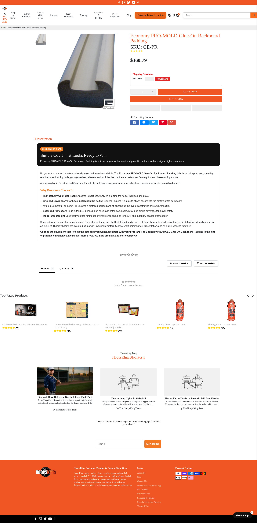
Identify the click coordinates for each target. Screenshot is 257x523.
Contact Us (141, 481)
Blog (129, 15)
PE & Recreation (115, 15)
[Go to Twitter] (129, 2)
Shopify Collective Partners (148, 502)
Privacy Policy (143, 494)
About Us (141, 473)
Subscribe (153, 444)
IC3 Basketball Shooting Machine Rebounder (24, 324)
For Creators (142, 489)
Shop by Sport (12, 15)
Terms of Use (143, 506)
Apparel (53, 15)
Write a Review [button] (207, 263)
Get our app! (242, 515)
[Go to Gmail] (171, 122)
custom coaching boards (89, 479)
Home (3, 28)
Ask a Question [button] (180, 263)
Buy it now (176, 99)
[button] (145, 108)
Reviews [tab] (45, 268)
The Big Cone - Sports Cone (170, 324)
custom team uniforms (109, 479)
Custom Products (26, 15)
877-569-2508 (4, 19)
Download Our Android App (149, 485)
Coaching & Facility (98, 15)
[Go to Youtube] (133, 2)
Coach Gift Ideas (40, 15)
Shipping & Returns (145, 498)
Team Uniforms (68, 15)
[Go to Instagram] (124, 2)
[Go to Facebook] (119, 2)
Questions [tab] (64, 268)
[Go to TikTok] (138, 2)
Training (83, 15)
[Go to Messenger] (144, 122)
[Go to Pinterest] (163, 122)
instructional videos (114, 482)
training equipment (93, 482)
